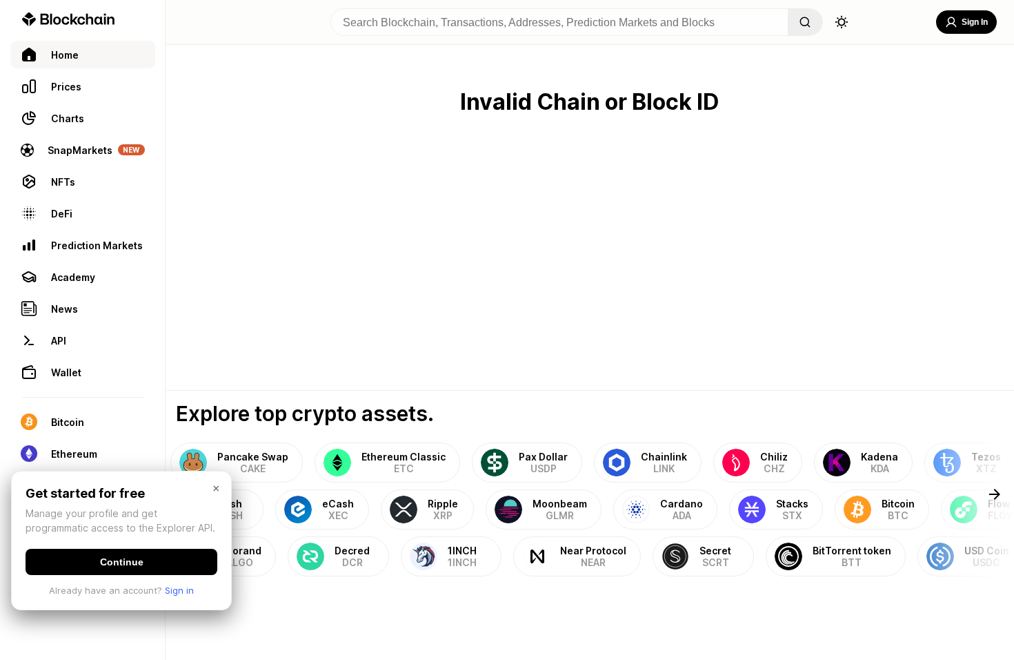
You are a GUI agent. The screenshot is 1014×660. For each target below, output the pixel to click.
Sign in (179, 590)
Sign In (975, 22)
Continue (121, 561)
